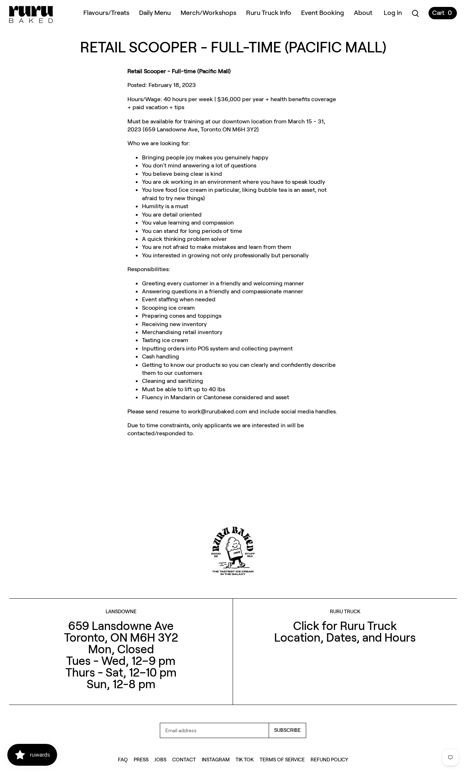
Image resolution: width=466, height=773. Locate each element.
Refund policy (329, 759)
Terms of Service (282, 759)
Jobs (160, 759)
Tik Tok (245, 759)
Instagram (216, 759)
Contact (184, 759)
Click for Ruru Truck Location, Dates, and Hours (345, 631)
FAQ (123, 759)
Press (141, 759)
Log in (393, 12)
